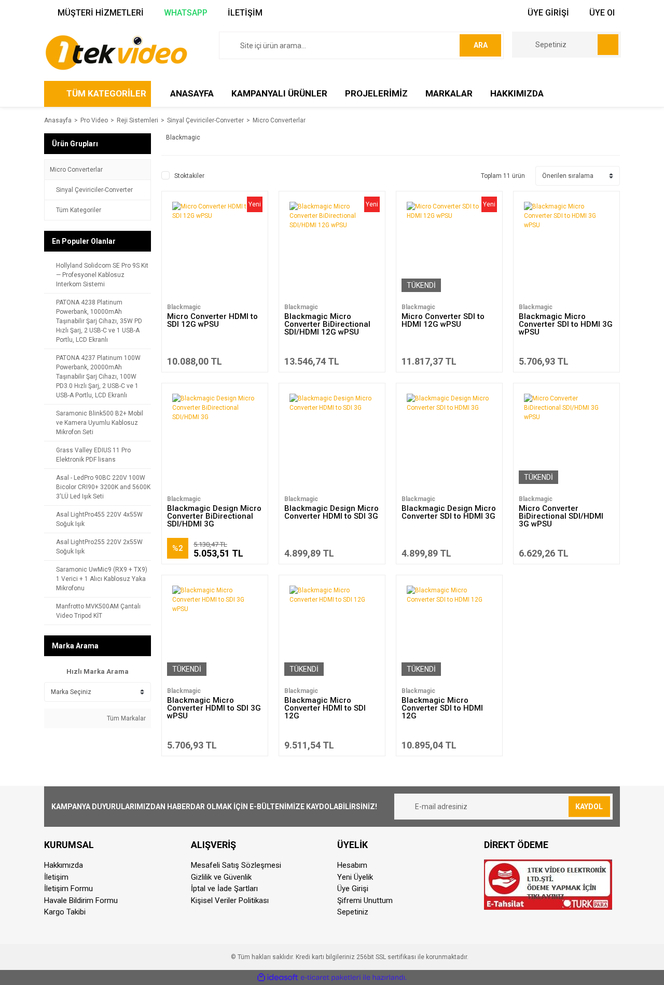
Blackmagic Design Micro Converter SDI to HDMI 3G (449, 512)
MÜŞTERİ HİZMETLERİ (100, 13)
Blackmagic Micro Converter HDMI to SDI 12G (325, 708)
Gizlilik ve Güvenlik (221, 877)
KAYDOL (589, 806)
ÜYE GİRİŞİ (547, 13)
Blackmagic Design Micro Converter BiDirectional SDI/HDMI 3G (214, 516)
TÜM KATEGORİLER (106, 93)
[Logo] (116, 52)
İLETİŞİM (244, 13)
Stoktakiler (189, 175)
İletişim (56, 877)
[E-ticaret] (330, 977)
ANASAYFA (192, 93)
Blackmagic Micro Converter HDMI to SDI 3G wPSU (214, 708)
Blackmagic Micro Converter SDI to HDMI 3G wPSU (566, 324)
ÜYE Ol (601, 13)
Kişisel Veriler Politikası (230, 900)
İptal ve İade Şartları (224, 888)
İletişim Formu (68, 888)
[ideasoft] (277, 977)
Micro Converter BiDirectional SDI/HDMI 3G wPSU (561, 516)
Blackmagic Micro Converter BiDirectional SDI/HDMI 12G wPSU (327, 324)
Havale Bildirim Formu (81, 900)
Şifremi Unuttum (365, 900)
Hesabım (352, 865)
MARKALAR (449, 93)
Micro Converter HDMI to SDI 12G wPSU (212, 320)
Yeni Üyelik (355, 877)
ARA (481, 45)
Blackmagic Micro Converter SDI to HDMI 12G (442, 708)
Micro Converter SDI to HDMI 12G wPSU (443, 320)
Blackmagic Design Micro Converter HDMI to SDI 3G (331, 512)
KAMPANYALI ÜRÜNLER (279, 93)
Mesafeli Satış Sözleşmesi (236, 865)
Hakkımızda (63, 865)
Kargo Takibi (65, 912)
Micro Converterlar (279, 120)
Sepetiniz (352, 912)
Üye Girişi (352, 888)
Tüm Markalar (125, 718)
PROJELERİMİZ (376, 93)
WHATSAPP (185, 13)
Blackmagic (184, 307)
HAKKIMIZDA (517, 93)
